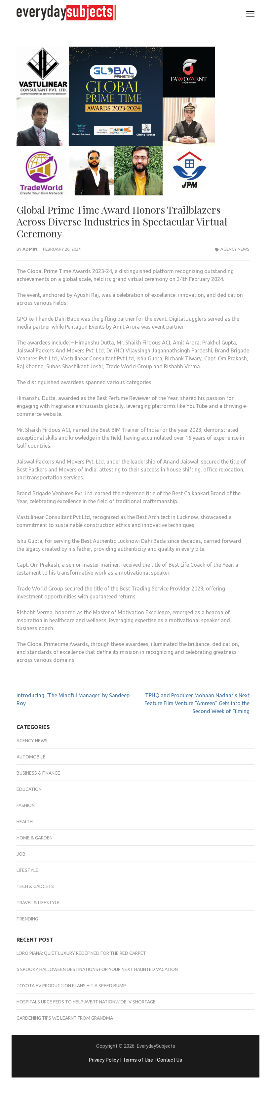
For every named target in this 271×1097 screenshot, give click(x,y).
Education (29, 789)
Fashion (26, 805)
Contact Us (169, 1060)
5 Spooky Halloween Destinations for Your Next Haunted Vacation (97, 969)
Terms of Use (138, 1060)
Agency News (235, 249)
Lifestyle (27, 870)
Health (25, 821)
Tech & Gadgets (35, 886)
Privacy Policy (104, 1060)
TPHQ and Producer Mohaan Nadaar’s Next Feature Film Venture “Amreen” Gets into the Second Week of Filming (197, 703)
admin (29, 249)
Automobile (31, 756)
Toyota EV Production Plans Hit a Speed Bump (71, 985)
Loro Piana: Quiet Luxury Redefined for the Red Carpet (81, 953)
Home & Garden (35, 837)
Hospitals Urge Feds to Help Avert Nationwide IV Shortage (86, 1001)
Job (21, 854)
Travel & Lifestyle (38, 902)
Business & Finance (38, 773)
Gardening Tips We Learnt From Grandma (65, 1018)
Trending (27, 918)
